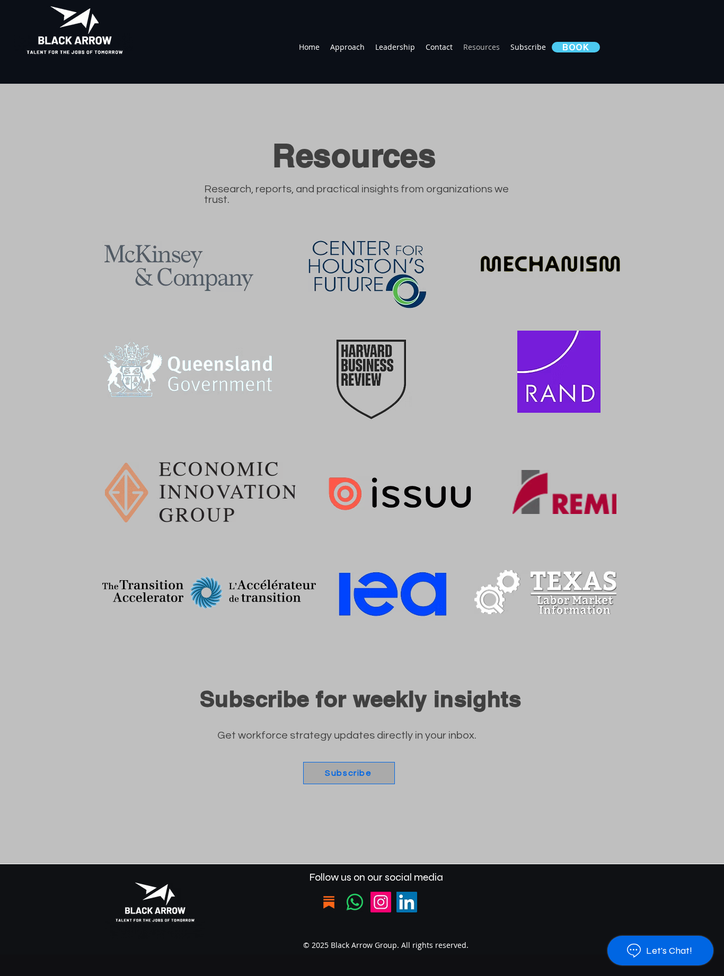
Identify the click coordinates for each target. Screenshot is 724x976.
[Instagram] (380, 902)
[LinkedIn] (406, 902)
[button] (576, 47)
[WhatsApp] (355, 902)
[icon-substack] (329, 902)
